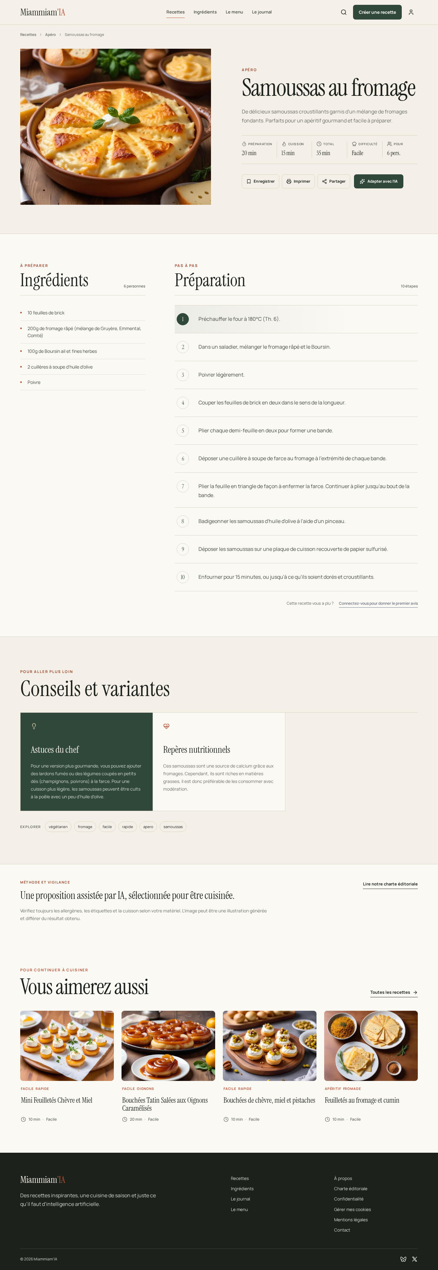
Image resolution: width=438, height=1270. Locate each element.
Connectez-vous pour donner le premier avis (378, 603)
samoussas (173, 826)
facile (107, 826)
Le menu (234, 12)
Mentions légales (351, 1220)
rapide (127, 826)
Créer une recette (377, 12)
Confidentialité (349, 1199)
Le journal (262, 12)
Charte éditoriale (350, 1188)
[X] (414, 1259)
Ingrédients (205, 12)
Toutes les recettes (390, 992)
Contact (342, 1230)
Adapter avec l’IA (382, 181)
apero (148, 826)
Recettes (175, 12)
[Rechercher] (343, 12)
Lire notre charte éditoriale (390, 884)
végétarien (58, 826)
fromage (85, 826)
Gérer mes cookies (352, 1209)
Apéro (50, 34)
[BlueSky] (403, 1259)
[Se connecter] (411, 12)
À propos (343, 1178)
